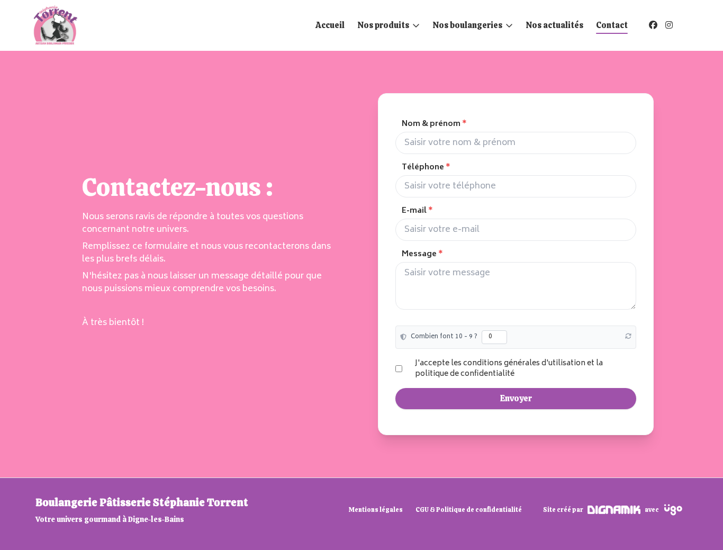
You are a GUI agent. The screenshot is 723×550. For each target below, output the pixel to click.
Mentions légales (376, 510)
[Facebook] (653, 25)
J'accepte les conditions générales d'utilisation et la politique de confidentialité (509, 368)
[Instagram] (669, 25)
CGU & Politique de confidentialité (468, 510)
